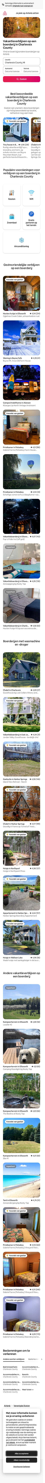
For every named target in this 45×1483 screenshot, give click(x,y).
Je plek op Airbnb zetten (27, 13)
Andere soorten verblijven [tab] (13, 1359)
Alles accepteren (21, 1453)
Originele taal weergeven (22, 6)
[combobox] (21, 62)
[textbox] (12, 71)
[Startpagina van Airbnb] (5, 13)
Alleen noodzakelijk (22, 1460)
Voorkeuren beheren (21, 1467)
